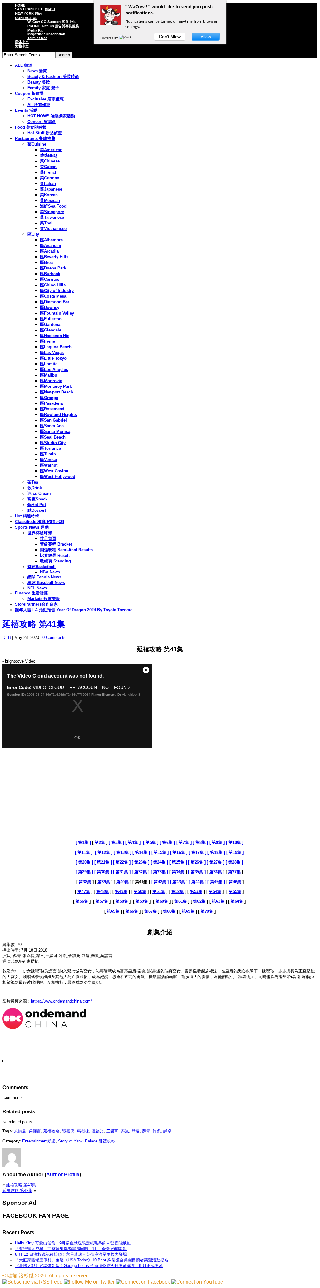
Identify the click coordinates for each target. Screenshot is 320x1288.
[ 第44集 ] (197, 882)
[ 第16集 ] (179, 852)
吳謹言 (35, 1131)
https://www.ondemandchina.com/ (61, 1001)
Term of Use (37, 38)
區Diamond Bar (54, 302)
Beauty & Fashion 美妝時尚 (53, 76)
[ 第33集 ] (159, 872)
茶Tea (33, 482)
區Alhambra (51, 240)
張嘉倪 (68, 1131)
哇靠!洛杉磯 (21, 1275)
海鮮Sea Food (53, 206)
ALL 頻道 (23, 65)
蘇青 (146, 1131)
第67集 (150, 911)
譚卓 (167, 1131)
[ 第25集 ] (178, 862)
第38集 (85, 882)
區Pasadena (51, 403)
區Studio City (53, 442)
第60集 (162, 901)
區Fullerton (51, 318)
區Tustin (48, 454)
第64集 (237, 901)
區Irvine (47, 341)
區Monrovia (51, 380)
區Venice (48, 459)
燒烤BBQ (48, 155)
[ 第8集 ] (200, 842)
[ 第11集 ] (83, 852)
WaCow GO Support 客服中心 (52, 21)
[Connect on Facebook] (143, 1282)
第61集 (180, 901)
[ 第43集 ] (179, 882)
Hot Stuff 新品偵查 (45, 133)
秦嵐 (125, 1131)
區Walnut (49, 465)
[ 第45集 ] (216, 882)
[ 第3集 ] (116, 842)
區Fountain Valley (57, 313)
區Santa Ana (52, 425)
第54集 (215, 891)
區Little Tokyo (53, 358)
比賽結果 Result (55, 555)
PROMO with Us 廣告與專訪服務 (53, 26)
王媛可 (112, 1131)
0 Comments (54, 637)
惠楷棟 (83, 1131)
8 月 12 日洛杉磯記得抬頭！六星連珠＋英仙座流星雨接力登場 (71, 1254)
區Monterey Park (56, 386)
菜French (49, 172)
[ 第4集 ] (133, 842)
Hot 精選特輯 (27, 516)
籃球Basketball (42, 566)
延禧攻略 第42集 (17, 1190)
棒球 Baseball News (46, 582)
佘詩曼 (20, 1131)
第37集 (234, 872)
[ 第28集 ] (234, 862)
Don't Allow (170, 36)
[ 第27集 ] (215, 862)
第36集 (215, 872)
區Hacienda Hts (54, 335)
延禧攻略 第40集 (21, 1185)
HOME (20, 5)
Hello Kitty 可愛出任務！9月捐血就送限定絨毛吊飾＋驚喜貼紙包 (73, 1243)
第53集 (196, 891)
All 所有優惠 (39, 104)
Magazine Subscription (46, 34)
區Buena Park (53, 268)
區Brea (46, 262)
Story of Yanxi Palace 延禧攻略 (86, 1141)
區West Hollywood (57, 476)
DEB (6, 637)
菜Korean (49, 194)
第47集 (84, 891)
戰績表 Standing (55, 561)
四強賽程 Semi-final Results (66, 549)
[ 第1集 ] (83, 842)
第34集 (178, 872)
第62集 (199, 901)
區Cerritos (49, 279)
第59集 (142, 901)
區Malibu (48, 375)
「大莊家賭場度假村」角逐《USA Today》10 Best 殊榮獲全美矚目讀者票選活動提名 (91, 1260)
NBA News (50, 572)
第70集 (207, 911)
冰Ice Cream (39, 493)
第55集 (235, 891)
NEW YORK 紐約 (28, 13)
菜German (49, 178)
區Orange (49, 397)
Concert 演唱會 (42, 121)
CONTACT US (26, 18)
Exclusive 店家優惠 (46, 99)
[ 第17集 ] (197, 852)
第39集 (104, 882)
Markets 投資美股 (44, 598)
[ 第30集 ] (103, 872)
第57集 (102, 901)
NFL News (37, 588)
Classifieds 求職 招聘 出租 (39, 521)
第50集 (140, 891)
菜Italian (48, 183)
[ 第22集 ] (122, 862)
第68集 (169, 911)
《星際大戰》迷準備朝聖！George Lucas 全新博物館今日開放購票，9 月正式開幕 (89, 1265)
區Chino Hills (53, 285)
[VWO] (125, 37)
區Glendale (50, 330)
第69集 (188, 911)
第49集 (121, 891)
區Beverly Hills (54, 256)
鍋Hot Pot (37, 504)
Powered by (109, 37)
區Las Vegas (52, 352)
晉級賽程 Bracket (56, 544)
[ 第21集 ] (103, 862)
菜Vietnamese (53, 228)
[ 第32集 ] (140, 872)
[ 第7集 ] (184, 842)
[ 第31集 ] (122, 872)
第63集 (218, 901)
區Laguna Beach (56, 347)
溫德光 (98, 1131)
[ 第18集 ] (216, 852)
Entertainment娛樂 (39, 1141)
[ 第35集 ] (197, 872)
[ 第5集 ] (150, 842)
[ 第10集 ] (234, 842)
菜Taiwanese (52, 217)
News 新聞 (37, 71)
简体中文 (22, 42)
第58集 (122, 901)
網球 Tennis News (44, 577)
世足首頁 (48, 538)
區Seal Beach (53, 437)
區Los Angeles (54, 369)
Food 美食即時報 (31, 127)
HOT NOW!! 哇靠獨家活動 (51, 116)
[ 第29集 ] (84, 872)
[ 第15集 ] (160, 852)
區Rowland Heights (58, 414)
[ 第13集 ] (122, 852)
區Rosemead (52, 409)
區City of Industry (57, 290)
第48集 (102, 891)
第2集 (100, 842)
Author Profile (62, 1174)
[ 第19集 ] (235, 852)
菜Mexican (50, 200)
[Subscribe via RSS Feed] (32, 1282)
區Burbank (50, 273)
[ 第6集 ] (167, 842)
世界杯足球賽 (40, 533)
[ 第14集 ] (141, 852)
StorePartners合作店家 (36, 604)
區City (33, 234)
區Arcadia (49, 251)
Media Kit (35, 30)
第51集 (158, 891)
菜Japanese (51, 189)
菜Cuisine (37, 144)
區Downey (49, 307)
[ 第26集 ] (197, 862)
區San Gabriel (53, 420)
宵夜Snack (38, 499)
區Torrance (50, 448)
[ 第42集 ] (160, 882)
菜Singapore (52, 211)
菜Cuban (48, 166)
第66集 (132, 911)
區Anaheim (50, 245)
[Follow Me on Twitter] (89, 1282)
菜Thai (46, 223)
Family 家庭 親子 (43, 87)
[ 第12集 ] (103, 852)
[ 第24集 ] (159, 862)
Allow (206, 36)
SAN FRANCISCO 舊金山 (35, 9)
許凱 (157, 1131)
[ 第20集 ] (84, 862)
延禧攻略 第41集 (33, 624)
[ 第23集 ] (140, 862)
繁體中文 (22, 46)
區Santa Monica (55, 431)
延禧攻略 (51, 1131)
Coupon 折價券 (29, 93)
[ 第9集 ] (217, 842)
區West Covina (54, 471)
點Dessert (37, 510)
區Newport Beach (56, 392)
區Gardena (50, 324)
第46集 (235, 882)
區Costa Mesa (53, 296)
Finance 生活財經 (31, 593)
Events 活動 (26, 110)
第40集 (122, 882)
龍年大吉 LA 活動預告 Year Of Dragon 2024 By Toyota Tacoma (73, 610)
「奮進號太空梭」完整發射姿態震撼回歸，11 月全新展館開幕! (71, 1248)
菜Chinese (50, 161)
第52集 (177, 891)
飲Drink (35, 487)
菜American (51, 149)
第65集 (113, 911)
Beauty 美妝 (39, 82)
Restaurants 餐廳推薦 (35, 138)
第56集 (81, 901)
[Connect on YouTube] (197, 1282)
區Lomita (49, 364)
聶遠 (136, 1131)
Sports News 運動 (32, 527)
